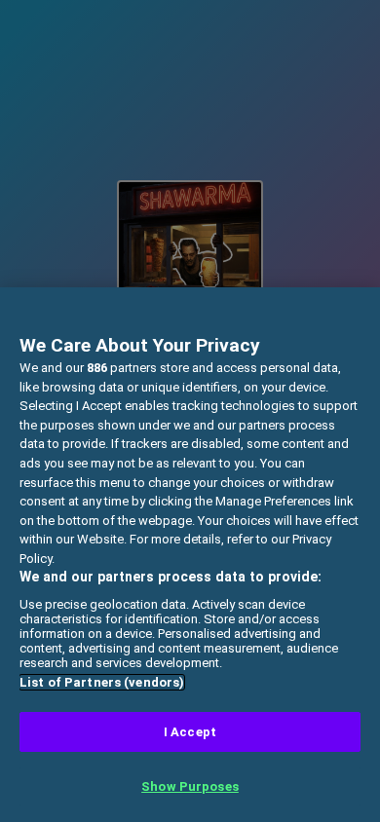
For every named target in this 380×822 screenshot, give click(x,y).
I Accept (190, 732)
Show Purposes (190, 786)
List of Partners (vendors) (101, 682)
